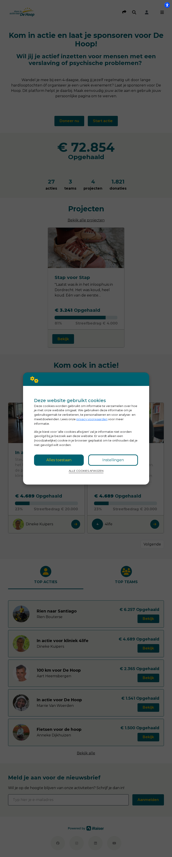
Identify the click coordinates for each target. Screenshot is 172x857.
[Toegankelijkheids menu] (167, 5)
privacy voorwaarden (92, 419)
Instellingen (113, 460)
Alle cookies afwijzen (86, 470)
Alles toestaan (58, 460)
